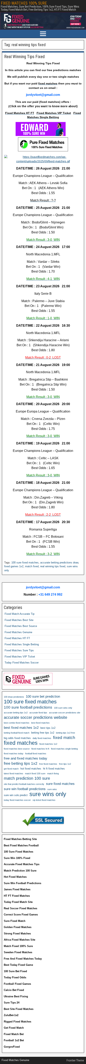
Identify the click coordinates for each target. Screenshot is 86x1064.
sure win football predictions (25, 789)
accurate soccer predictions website (35, 717)
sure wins (52, 789)
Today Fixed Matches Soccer (22, 662)
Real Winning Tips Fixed (24, 56)
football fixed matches (35, 753)
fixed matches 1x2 (48, 744)
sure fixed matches (60, 784)
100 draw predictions (14, 697)
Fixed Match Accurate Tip (19, 613)
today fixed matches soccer (17, 800)
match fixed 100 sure (35, 773)
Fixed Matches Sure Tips (19, 650)
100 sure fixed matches (25, 562)
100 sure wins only (63, 708)
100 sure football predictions (28, 707)
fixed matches (21, 743)
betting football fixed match (16, 733)
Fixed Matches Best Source (21, 626)
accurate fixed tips (38, 712)
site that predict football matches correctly (24, 784)
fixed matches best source (17, 749)
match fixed (32, 566)
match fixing (53, 773)
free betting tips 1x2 (20, 763)
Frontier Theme (75, 1060)
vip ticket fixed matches (44, 800)
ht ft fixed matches (54, 768)
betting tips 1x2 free (65, 733)
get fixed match (11, 769)
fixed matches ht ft (40, 749)
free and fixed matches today (25, 758)
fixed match (64, 737)
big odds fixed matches (17, 738)
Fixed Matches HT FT (17, 638)
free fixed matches (48, 764)
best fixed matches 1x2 (21, 728)
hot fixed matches (30, 768)
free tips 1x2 (65, 764)
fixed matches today (13, 753)
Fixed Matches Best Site (19, 620)
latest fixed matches (13, 773)
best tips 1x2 (47, 727)
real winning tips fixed (52, 566)
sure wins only (47, 794)
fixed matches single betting (64, 749)
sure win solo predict (16, 795)
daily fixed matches (42, 738)
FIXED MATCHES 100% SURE (24, 3)
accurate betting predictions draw (59, 562)
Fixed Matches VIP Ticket (20, 656)
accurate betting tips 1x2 (16, 712)
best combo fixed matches (16, 723)
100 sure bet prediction (43, 696)
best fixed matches (40, 723)
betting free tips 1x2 (42, 732)
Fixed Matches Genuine (18, 632)
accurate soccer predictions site (64, 712)
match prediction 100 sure (27, 778)
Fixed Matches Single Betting (22, 644)
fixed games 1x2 (13, 566)
